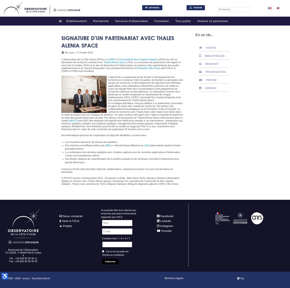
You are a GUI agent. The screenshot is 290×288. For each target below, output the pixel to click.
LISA (146, 145)
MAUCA (73, 120)
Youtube (166, 230)
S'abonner (110, 261)
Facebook (166, 216)
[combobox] (234, 9)
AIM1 (108, 145)
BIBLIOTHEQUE (215, 55)
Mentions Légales (174, 278)
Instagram (166, 226)
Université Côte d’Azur (148, 68)
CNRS (111, 59)
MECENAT (211, 63)
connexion (154, 7)
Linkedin (165, 221)
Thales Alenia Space (115, 62)
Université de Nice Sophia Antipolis (138, 59)
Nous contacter (73, 216)
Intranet (197, 7)
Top (242, 278)
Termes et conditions (113, 255)
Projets (67, 226)
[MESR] (222, 218)
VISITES (211, 47)
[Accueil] (61, 20)
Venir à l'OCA (70, 221)
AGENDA (210, 88)
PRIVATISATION (215, 71)
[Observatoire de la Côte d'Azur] (42, 8)
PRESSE (211, 80)
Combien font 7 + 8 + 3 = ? (116, 238)
